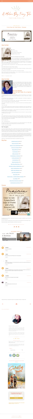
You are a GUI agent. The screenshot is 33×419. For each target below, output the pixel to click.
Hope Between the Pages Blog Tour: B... (9, 238)
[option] (9, 236)
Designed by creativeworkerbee (16, 417)
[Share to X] (14, 227)
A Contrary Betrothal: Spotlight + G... (24, 238)
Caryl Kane (7, 275)
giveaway (19, 224)
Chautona (7, 268)
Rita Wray (7, 247)
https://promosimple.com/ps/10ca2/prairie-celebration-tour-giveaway (11, 221)
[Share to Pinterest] (19, 227)
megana (7, 254)
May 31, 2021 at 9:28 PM (29, 268)
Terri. (6, 282)
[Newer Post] (3, 304)
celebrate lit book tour (15, 224)
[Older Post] (30, 304)
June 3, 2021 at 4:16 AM (29, 282)
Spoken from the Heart (15, 162)
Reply (6, 250)
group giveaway (22, 224)
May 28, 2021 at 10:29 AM (28, 247)
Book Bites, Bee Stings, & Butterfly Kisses (15, 166)
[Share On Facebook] (16, 227)
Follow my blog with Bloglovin (5, 309)
